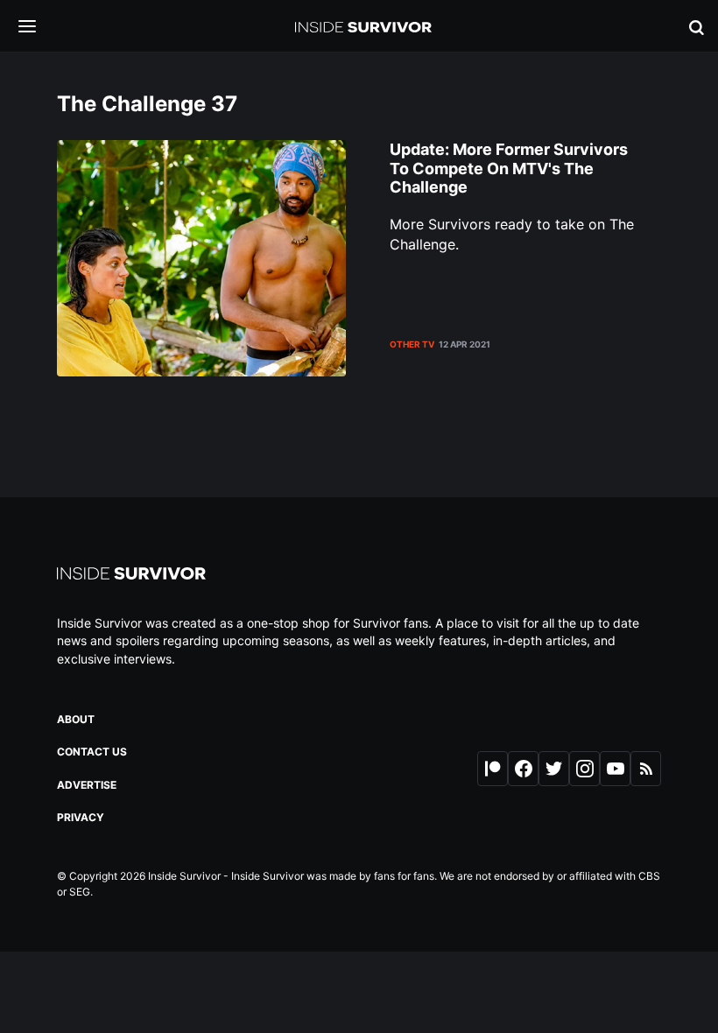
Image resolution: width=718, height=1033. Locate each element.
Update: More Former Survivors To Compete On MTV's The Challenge (509, 168)
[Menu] (40, 28)
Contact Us (92, 751)
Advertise (86, 784)
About (76, 719)
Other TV (412, 344)
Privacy (80, 817)
